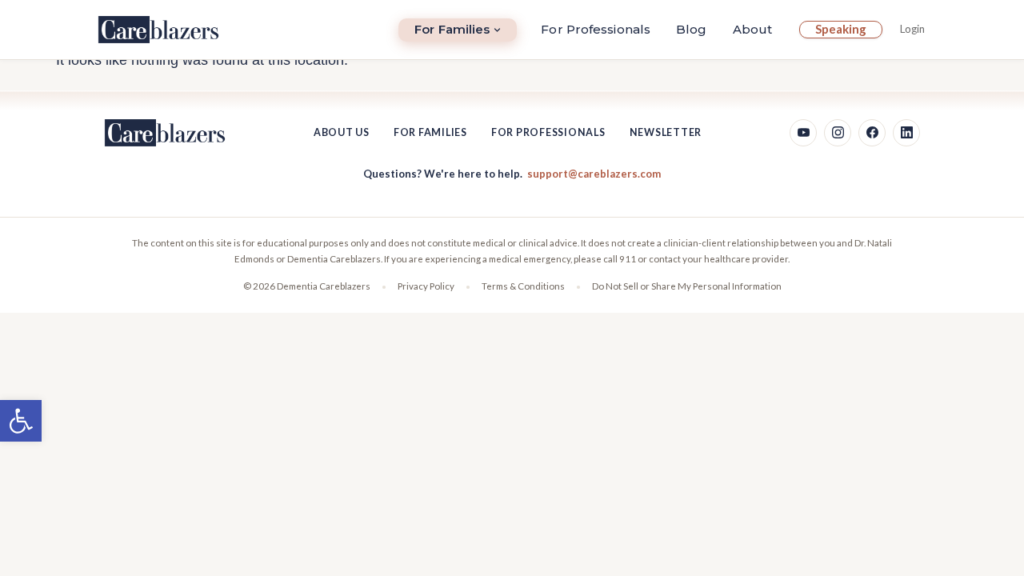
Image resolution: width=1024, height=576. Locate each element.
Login (912, 28)
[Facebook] (872, 132)
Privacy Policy (426, 286)
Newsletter (666, 132)
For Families (452, 29)
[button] (21, 421)
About (753, 29)
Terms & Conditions (523, 286)
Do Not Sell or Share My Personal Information (687, 286)
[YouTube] (803, 132)
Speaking (840, 29)
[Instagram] (837, 132)
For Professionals (595, 29)
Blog (691, 29)
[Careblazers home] (158, 29)
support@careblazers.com (594, 173)
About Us (342, 132)
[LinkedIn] (906, 132)
